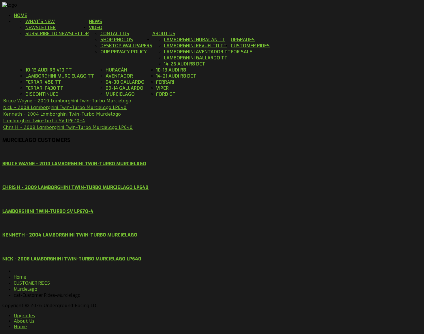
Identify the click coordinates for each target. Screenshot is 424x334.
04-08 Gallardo (125, 82)
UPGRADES (243, 40)
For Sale (241, 52)
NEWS (95, 21)
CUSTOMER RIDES (250, 46)
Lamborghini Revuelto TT (195, 46)
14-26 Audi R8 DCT (184, 64)
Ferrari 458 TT (43, 82)
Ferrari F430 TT (44, 88)
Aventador (119, 76)
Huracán (116, 70)
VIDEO (95, 28)
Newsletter (40, 28)
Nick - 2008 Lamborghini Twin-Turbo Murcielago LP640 (65, 107)
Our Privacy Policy (123, 52)
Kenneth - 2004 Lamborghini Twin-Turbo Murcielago (62, 114)
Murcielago (120, 94)
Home (20, 15)
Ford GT (166, 94)
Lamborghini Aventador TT (197, 52)
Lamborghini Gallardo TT (196, 58)
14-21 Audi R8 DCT (176, 76)
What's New (40, 21)
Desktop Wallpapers (126, 46)
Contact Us (114, 34)
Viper (162, 88)
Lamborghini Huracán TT (194, 40)
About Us (24, 321)
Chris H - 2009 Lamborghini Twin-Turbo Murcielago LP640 (68, 127)
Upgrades (24, 315)
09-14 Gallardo (124, 88)
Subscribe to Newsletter (57, 34)
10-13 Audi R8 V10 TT (48, 70)
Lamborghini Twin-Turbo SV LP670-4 (44, 120)
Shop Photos (116, 40)
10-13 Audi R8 (171, 70)
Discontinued (42, 94)
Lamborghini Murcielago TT (59, 76)
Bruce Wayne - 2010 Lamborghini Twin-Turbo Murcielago (67, 101)
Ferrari (165, 82)
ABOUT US (163, 34)
